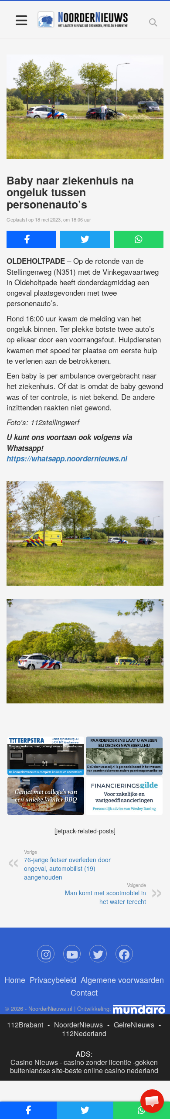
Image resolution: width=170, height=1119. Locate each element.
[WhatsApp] (138, 239)
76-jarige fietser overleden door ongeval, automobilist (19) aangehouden (67, 864)
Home (14, 979)
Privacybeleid (53, 979)
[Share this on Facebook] (31, 239)
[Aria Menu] (21, 19)
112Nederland (84, 1033)
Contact (84, 992)
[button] (152, 1101)
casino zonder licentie (97, 1062)
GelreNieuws (134, 1025)
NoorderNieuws (78, 1025)
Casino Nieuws (34, 1062)
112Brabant (25, 1025)
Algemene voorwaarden (122, 979)
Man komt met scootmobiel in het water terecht (105, 893)
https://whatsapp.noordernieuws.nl (67, 458)
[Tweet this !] (85, 239)
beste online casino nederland (111, 1070)
